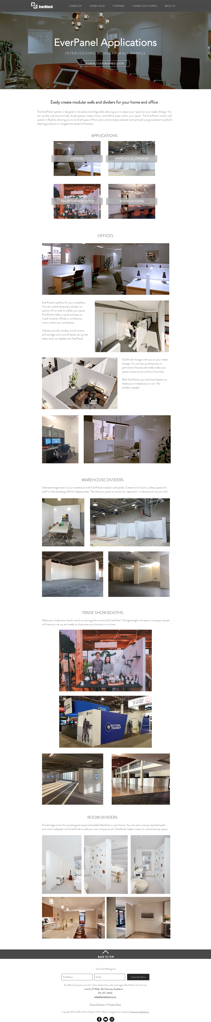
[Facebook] (99, 1019)
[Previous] (16, 47)
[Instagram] (112, 1019)
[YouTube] (105, 1019)
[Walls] (105, 81)
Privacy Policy (114, 1004)
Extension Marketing (140, 1012)
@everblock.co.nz (107, 997)
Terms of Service (96, 1004)
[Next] (194, 47)
